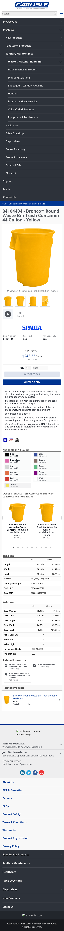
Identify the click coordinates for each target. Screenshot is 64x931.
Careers (7, 798)
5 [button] (32, 547)
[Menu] (61, 14)
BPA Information (12, 790)
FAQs (5, 806)
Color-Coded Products (21, 109)
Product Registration (15, 838)
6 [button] (36, 547)
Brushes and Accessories (22, 101)
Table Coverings (15, 133)
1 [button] (13, 547)
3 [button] (22, 547)
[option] (17, 521)
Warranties (9, 830)
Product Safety (11, 814)
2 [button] (18, 547)
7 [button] (41, 547)
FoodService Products (18, 45)
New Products (14, 37)
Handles (13, 93)
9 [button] (50, 547)
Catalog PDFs (13, 165)
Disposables (13, 141)
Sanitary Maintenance (19, 53)
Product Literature (16, 157)
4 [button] (27, 547)
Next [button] (61, 517)
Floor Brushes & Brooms (22, 69)
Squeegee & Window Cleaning (25, 85)
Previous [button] (2, 517)
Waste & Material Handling (24, 61)
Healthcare (12, 125)
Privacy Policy (10, 846)
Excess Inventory (15, 149)
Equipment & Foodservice (23, 117)
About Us (8, 782)
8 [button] (46, 547)
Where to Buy (32, 382)
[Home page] (32, 7)
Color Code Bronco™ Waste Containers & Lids (24, 203)
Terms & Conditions (14, 822)
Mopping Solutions (19, 77)
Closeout (11, 173)
